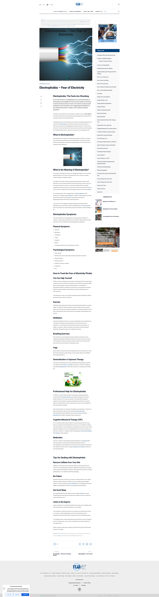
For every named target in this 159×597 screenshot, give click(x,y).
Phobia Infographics (102, 170)
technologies (63, 124)
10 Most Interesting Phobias (103, 167)
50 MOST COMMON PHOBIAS (104, 58)
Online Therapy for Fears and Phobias (106, 145)
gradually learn (63, 366)
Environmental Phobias (44, 83)
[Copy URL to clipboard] (41, 106)
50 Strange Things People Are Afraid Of (106, 141)
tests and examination (79, 411)
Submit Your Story (101, 185)
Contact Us (99, 192)
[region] (16, 591)
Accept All (25, 594)
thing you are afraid (68, 364)
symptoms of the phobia (78, 446)
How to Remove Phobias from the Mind (106, 87)
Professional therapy (66, 397)
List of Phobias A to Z (102, 138)
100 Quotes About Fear (102, 148)
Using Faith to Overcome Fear (104, 125)
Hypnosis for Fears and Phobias (104, 135)
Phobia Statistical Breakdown (104, 103)
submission (59, 535)
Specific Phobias (101, 116)
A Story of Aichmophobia (103, 65)
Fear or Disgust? (101, 155)
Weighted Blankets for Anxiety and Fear (107, 128)
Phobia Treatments (101, 113)
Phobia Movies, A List (102, 100)
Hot (55, 232)
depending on (56, 415)
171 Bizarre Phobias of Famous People (106, 132)
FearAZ (41, 595)
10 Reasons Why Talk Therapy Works (106, 55)
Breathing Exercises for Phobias (105, 68)
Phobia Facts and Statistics (103, 97)
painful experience (80, 193)
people (86, 440)
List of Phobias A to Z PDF (103, 158)
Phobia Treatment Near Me (103, 110)
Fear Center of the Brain (103, 80)
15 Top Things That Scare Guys (104, 178)
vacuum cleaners (86, 205)
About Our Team (101, 188)
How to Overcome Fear (102, 83)
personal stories (63, 533)
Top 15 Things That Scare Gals (104, 182)
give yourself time (73, 483)
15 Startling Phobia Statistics (104, 151)
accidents (89, 189)
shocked (70, 195)
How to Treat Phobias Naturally (104, 90)
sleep (82, 493)
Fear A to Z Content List (102, 77)
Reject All (17, 594)
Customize (9, 594)
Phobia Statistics (101, 106)
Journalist (99, 93)
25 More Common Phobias (105, 61)
